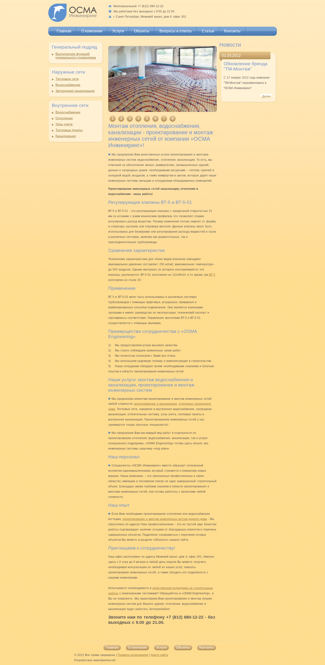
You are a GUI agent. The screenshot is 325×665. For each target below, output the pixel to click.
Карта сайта (159, 655)
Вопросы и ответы (175, 31)
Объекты (141, 31)
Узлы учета (64, 124)
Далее (266, 96)
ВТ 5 (212, 274)
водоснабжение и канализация (155, 403)
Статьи (208, 31)
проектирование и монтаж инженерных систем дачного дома (165, 519)
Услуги (118, 31)
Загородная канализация (75, 91)
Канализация (65, 136)
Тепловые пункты (69, 130)
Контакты (232, 31)
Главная (64, 31)
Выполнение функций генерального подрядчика (75, 55)
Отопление (64, 118)
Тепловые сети (67, 79)
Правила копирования (133, 655)
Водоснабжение (67, 85)
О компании (91, 31)
